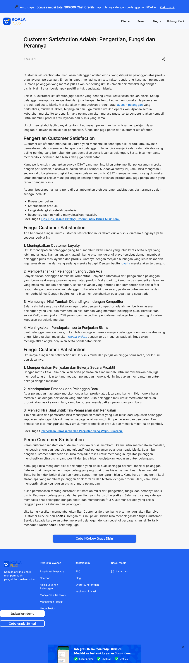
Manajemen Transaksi (53, 595)
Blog (78, 578)
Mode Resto (47, 608)
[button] (125, 21)
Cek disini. (167, 7)
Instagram (122, 571)
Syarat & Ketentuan (87, 584)
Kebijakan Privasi (85, 591)
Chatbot (45, 578)
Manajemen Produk (51, 601)
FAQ (77, 571)
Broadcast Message (52, 571)
